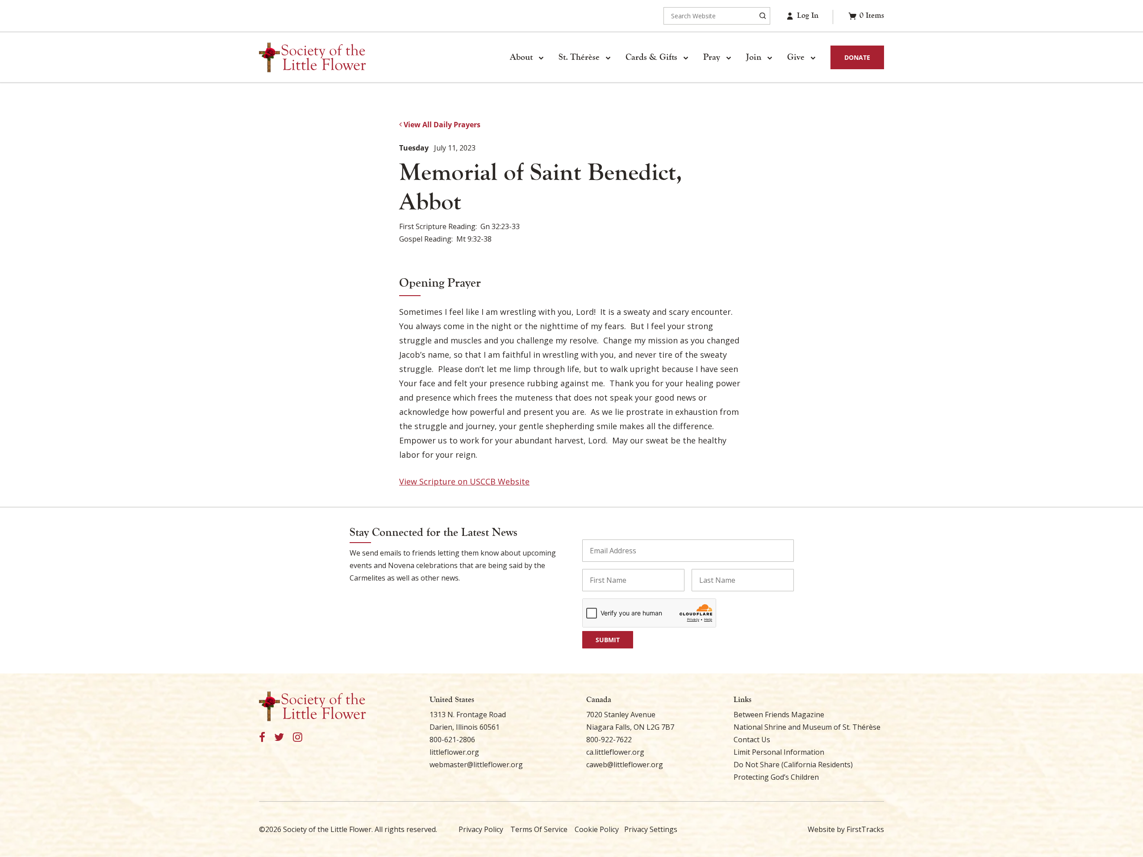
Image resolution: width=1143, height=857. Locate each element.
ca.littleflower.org (615, 752)
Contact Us (752, 739)
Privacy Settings (650, 829)
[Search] (762, 16)
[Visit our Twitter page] (279, 737)
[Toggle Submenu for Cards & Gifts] (685, 57)
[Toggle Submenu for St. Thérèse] (608, 57)
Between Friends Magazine (779, 714)
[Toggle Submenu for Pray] (728, 57)
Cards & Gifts (651, 57)
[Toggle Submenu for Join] (769, 57)
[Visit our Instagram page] (297, 737)
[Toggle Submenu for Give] (812, 57)
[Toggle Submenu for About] (541, 57)
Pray (711, 57)
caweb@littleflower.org (624, 764)
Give (796, 57)
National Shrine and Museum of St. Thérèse (807, 727)
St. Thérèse (579, 57)
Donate (857, 57)
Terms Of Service (538, 829)
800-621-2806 (452, 739)
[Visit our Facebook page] (262, 737)
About (521, 57)
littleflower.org (454, 752)
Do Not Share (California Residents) (793, 764)
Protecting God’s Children (776, 777)
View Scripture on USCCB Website (464, 481)
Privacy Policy (481, 829)
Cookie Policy (597, 829)
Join (753, 57)
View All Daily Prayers (441, 125)
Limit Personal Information (779, 752)
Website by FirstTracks (846, 829)
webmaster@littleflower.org (476, 764)
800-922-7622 (609, 739)
